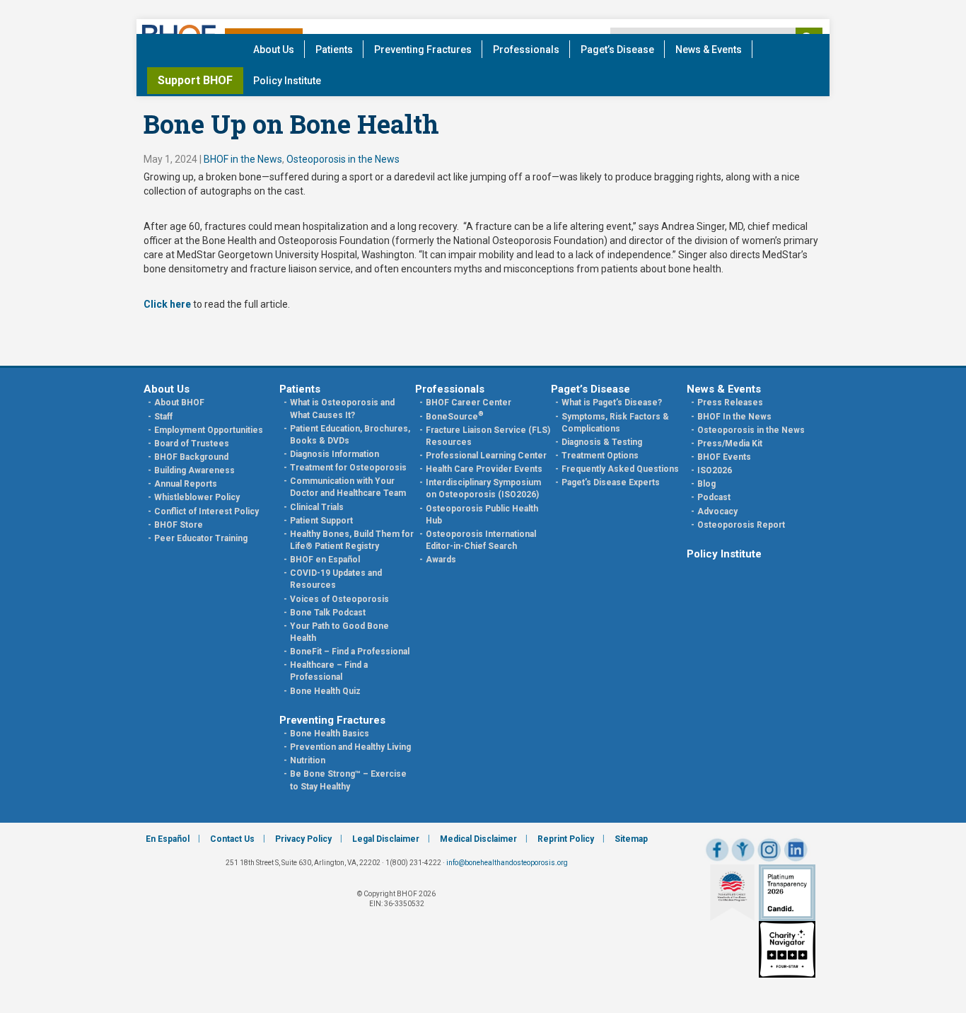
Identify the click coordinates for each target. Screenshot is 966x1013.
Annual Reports (185, 484)
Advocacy (717, 511)
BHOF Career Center (468, 402)
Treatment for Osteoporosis (348, 468)
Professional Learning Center (486, 456)
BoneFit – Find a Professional (349, 651)
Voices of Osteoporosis (339, 599)
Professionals (526, 49)
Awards (441, 560)
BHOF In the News (734, 417)
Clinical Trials (317, 507)
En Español (168, 839)
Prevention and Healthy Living (350, 747)
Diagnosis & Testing (601, 442)
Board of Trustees (191, 443)
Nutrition (307, 760)
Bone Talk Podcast (328, 613)
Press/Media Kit (729, 443)
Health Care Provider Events (484, 469)
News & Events (708, 49)
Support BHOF (195, 80)
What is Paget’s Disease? (611, 402)
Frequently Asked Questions (620, 469)
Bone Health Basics (329, 734)
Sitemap (631, 839)
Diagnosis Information (334, 454)
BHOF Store (178, 525)
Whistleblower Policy (197, 497)
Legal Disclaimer (385, 839)
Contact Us (232, 839)
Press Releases (730, 402)
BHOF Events (724, 457)
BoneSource (455, 417)
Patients (334, 49)
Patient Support (321, 521)
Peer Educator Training (201, 538)
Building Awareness (194, 470)
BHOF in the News (243, 159)
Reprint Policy (565, 839)
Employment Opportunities (208, 430)
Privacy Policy (303, 839)
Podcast (714, 497)
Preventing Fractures (423, 49)
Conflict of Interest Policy (206, 511)
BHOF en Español (325, 560)
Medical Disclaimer (478, 839)
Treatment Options (600, 456)
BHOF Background (191, 457)
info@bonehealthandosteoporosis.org (507, 863)
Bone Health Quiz (325, 691)
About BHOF (179, 402)
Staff (163, 417)
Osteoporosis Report (741, 525)
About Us (273, 49)
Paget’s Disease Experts (610, 482)
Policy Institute (287, 80)
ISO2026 (714, 470)
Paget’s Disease (617, 49)
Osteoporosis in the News (343, 159)
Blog (706, 484)
